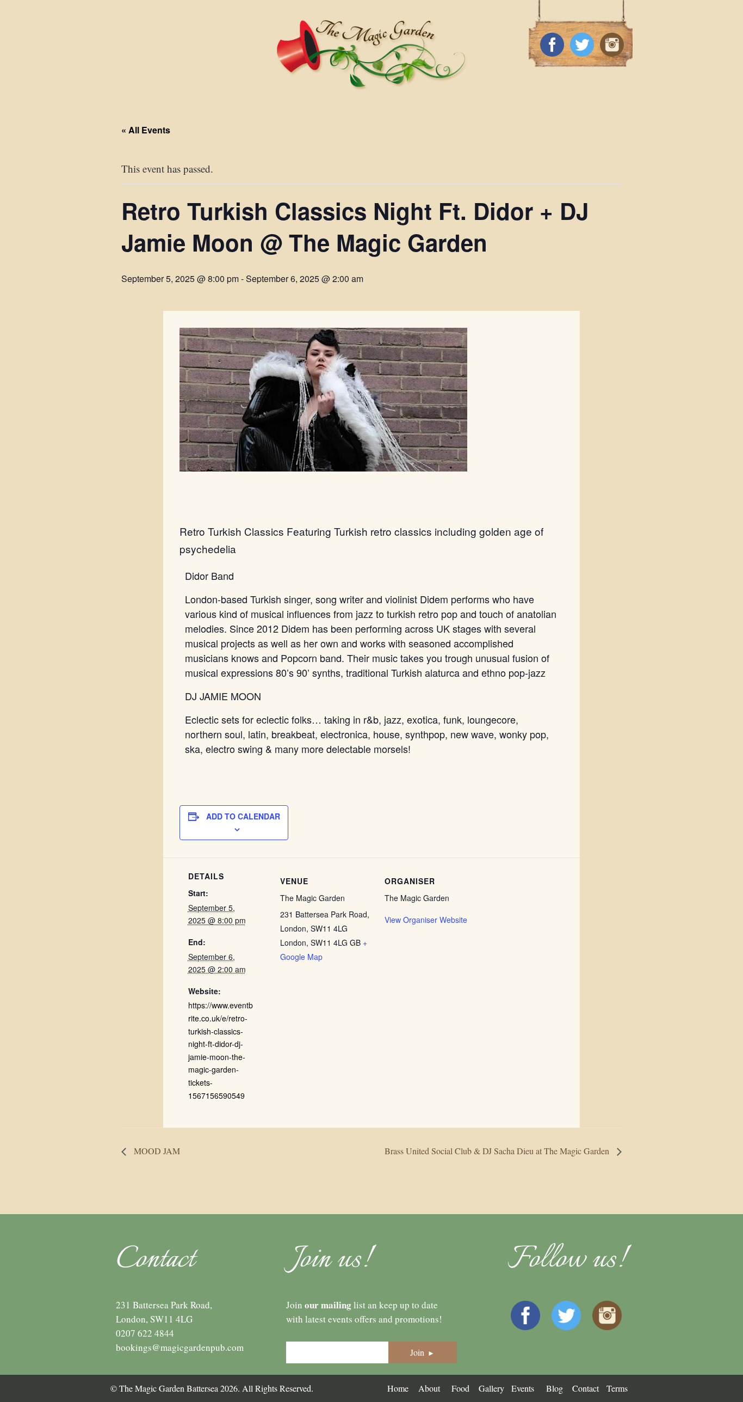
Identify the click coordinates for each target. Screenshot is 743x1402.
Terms (617, 1388)
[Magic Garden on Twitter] (582, 45)
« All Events (145, 130)
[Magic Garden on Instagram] (612, 45)
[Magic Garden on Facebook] (552, 45)
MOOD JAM (156, 1150)
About (429, 1388)
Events (522, 1388)
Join (422, 1352)
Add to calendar (243, 816)
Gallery (491, 1388)
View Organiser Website (426, 919)
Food (460, 1388)
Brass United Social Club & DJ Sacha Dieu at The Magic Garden (498, 1150)
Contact (585, 1388)
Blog (554, 1388)
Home (397, 1388)
